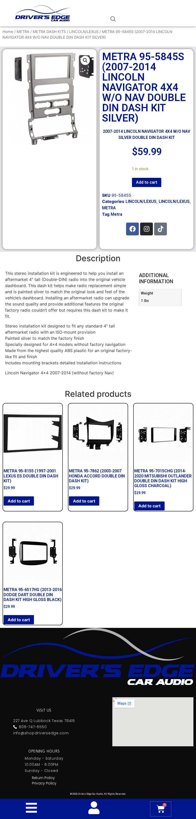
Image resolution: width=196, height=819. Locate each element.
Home (8, 31)
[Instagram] (146, 229)
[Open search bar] (113, 18)
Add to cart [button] (19, 501)
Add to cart (146, 182)
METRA (23, 31)
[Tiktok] (160, 229)
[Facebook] (132, 229)
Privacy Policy (44, 783)
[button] (85, 60)
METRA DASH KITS (49, 31)
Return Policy (43, 777)
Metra (116, 214)
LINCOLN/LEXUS (84, 31)
